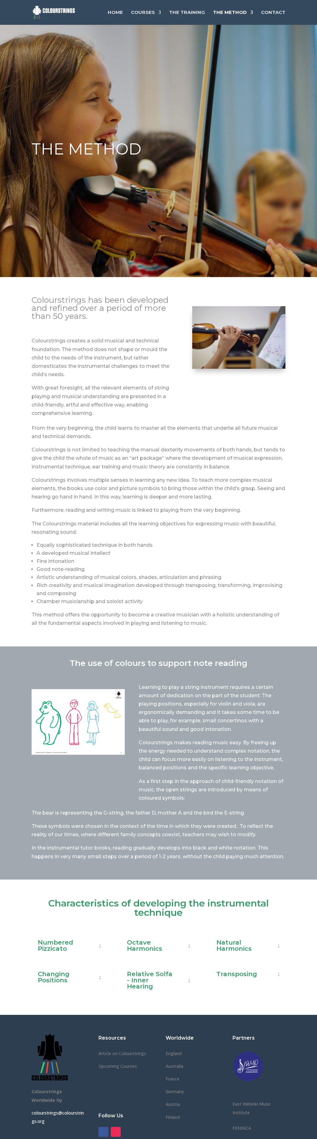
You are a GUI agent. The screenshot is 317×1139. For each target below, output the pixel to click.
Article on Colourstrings (122, 1053)
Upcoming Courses (117, 1066)
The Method (230, 12)
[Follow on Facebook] (103, 1132)
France (172, 1079)
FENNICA (241, 1128)
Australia (174, 1066)
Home (115, 12)
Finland (173, 1117)
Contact (273, 12)
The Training (187, 12)
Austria (173, 1104)
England (174, 1053)
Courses (143, 12)
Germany (175, 1091)
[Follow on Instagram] (116, 1132)
